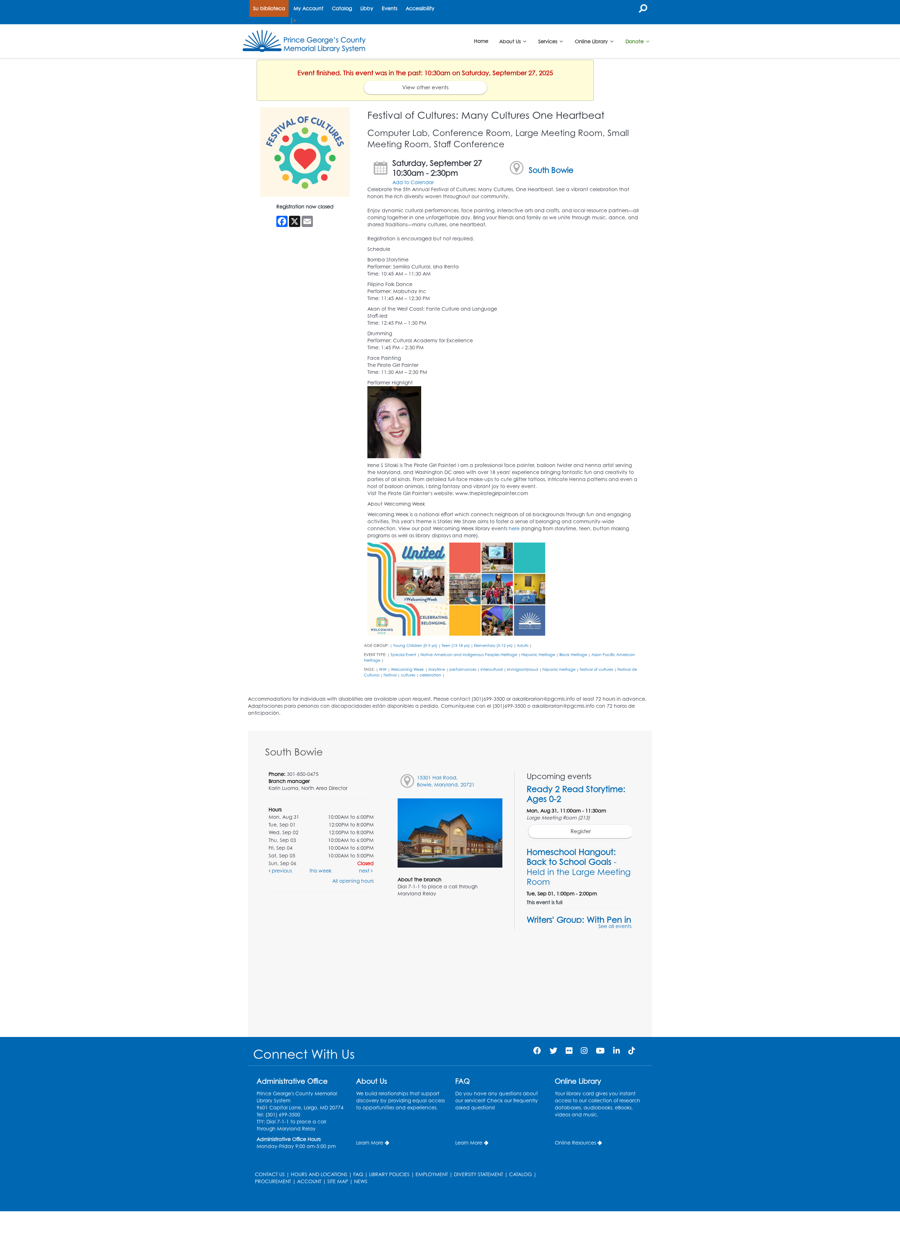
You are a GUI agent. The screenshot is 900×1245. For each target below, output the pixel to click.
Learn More (369, 1143)
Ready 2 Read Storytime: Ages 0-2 (576, 794)
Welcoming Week (407, 669)
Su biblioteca (269, 8)
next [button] (365, 871)
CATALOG (520, 1174)
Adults (522, 645)
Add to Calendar (413, 182)
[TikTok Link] (631, 1050)
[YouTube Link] (600, 1050)
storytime (436, 669)
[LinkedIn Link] (616, 1050)
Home (481, 41)
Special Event (403, 654)
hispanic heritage (559, 669)
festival (390, 675)
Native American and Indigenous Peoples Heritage (468, 654)
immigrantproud (522, 669)
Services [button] (548, 41)
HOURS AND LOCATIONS (319, 1174)
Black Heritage (573, 654)
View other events (425, 87)
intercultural (492, 669)
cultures (408, 675)
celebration (430, 675)
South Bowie (551, 170)
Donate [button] (635, 41)
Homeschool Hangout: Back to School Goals (579, 867)
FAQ (358, 1174)
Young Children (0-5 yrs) (415, 645)
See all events (614, 926)
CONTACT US (270, 1174)
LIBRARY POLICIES (389, 1174)
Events (389, 8)
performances (462, 669)
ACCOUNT (309, 1181)
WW (383, 669)
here (514, 528)
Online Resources (575, 1143)
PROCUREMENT (273, 1181)
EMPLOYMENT (432, 1174)
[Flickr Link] (569, 1050)
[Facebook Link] (537, 1050)
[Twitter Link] (553, 1050)
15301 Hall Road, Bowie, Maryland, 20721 (446, 780)
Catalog (342, 8)
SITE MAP (337, 1181)
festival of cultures (596, 669)
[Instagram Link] (584, 1050)
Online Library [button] (592, 41)
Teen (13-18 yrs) (456, 645)
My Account (308, 8)
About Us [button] (510, 41)
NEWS (360, 1181)
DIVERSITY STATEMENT (478, 1174)
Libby (366, 8)
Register (581, 831)
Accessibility (420, 8)
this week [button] (320, 871)
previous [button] (281, 871)
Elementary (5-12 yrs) (493, 645)
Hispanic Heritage (538, 654)
